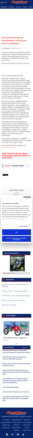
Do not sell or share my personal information (16, 238)
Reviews (11, 7)
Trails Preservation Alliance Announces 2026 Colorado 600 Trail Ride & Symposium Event (16, 372)
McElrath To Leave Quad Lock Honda (13, 300)
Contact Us (6, 427)
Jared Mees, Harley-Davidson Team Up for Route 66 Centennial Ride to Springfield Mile (16, 398)
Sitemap (16, 430)
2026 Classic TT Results (9, 305)
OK (16, 232)
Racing (18, 7)
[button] (16, 321)
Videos (25, 7)
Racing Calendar (6, 422)
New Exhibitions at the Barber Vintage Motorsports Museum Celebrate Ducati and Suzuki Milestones (15, 380)
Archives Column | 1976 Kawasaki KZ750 (14, 291)
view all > (25, 347)
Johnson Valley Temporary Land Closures (16, 392)
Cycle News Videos (16, 190)
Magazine (27, 420)
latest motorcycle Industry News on (16, 155)
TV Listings (6, 420)
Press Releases (27, 422)
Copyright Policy (16, 420)
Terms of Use (27, 430)
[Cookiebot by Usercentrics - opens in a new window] (23, 197)
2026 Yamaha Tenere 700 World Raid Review (16, 295)
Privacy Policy (16, 422)
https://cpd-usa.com (9, 147)
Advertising (6, 425)
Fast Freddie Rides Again (10, 387)
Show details (24, 226)
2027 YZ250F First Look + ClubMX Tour (15, 338)
